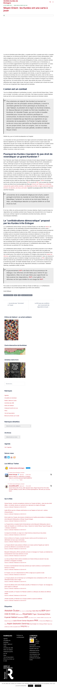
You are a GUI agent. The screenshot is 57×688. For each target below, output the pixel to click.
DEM (17, 614)
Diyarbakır (27, 614)
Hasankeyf (21, 617)
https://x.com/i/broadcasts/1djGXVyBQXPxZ (20, 478)
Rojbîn (9, 624)
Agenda (7, 395)
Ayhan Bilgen (29, 610)
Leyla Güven (17, 620)
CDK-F (48, 611)
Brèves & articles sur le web (12, 415)
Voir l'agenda (8, 447)
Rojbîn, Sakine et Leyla (10, 400)
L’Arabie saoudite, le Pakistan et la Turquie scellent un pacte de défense (23, 598)
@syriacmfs (22, 485)
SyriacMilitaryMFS (14, 486)
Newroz (48, 226)
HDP (26, 617)
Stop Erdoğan (33, 624)
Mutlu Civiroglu (13, 474)
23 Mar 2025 (28, 474)
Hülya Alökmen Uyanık (32, 617)
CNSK (12, 614)
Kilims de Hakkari (9, 405)
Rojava (48, 620)
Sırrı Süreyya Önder (42, 624)
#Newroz (15, 476)
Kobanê (6, 620)
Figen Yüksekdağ (39, 614)
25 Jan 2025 (28, 485)
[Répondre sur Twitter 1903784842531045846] (10, 480)
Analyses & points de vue (20, 5)
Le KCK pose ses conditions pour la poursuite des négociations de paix (42, 305)
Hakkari (14, 617)
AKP (20, 270)
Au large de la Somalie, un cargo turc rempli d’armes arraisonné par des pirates (25, 533)
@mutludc (22, 474)
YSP (28, 626)
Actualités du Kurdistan (11, 398)
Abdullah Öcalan (8, 295)
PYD (28, 182)
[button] (50, 2)
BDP (15, 295)
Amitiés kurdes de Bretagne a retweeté (16, 472)
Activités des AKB (9, 403)
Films (6, 410)
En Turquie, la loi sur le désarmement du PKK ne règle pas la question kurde (24, 572)
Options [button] (30, 685)
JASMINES (38, 617)
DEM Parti (20, 614)
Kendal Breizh (46, 617)
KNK (50, 617)
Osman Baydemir (28, 620)
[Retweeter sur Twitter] (8, 472)
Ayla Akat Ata (36, 611)
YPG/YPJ (23, 626)
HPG (42, 180)
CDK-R (7, 614)
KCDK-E (42, 617)
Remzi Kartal (43, 620)
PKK (37, 182)
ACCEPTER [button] (38, 685)
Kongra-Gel (10, 620)
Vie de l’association (10, 413)
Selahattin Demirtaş (27, 295)
